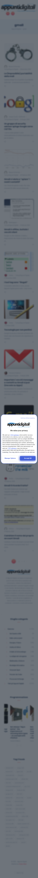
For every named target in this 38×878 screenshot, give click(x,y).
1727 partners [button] (14, 435)
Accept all (27, 458)
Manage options (10, 458)
